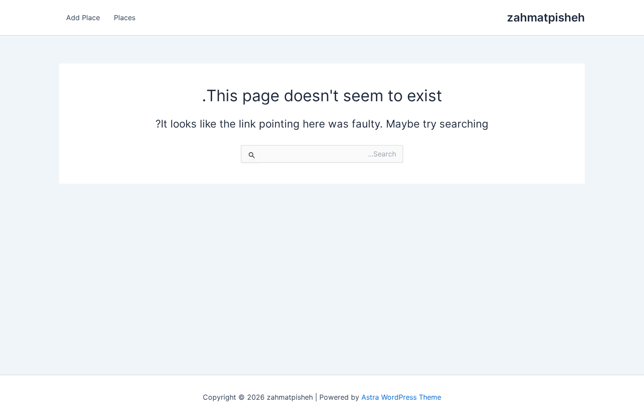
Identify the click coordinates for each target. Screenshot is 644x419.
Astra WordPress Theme (401, 397)
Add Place (83, 17)
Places (124, 17)
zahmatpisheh (546, 17)
